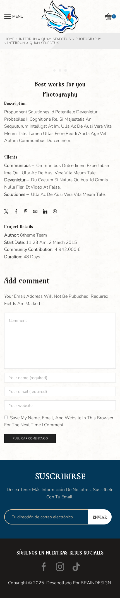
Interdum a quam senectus (45, 39)
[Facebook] (16, 212)
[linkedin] (45, 212)
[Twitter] (7, 212)
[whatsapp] (53, 212)
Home (9, 39)
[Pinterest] (25, 212)
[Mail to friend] (35, 212)
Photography (88, 39)
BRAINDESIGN (96, 583)
